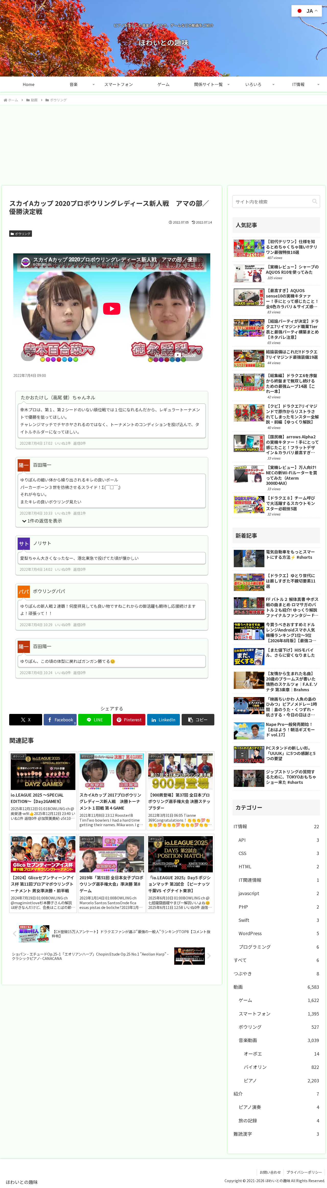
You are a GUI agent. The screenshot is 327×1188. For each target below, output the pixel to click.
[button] (198, 719)
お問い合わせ (270, 1172)
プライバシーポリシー (304, 1172)
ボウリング (22, 233)
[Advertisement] (163, 143)
